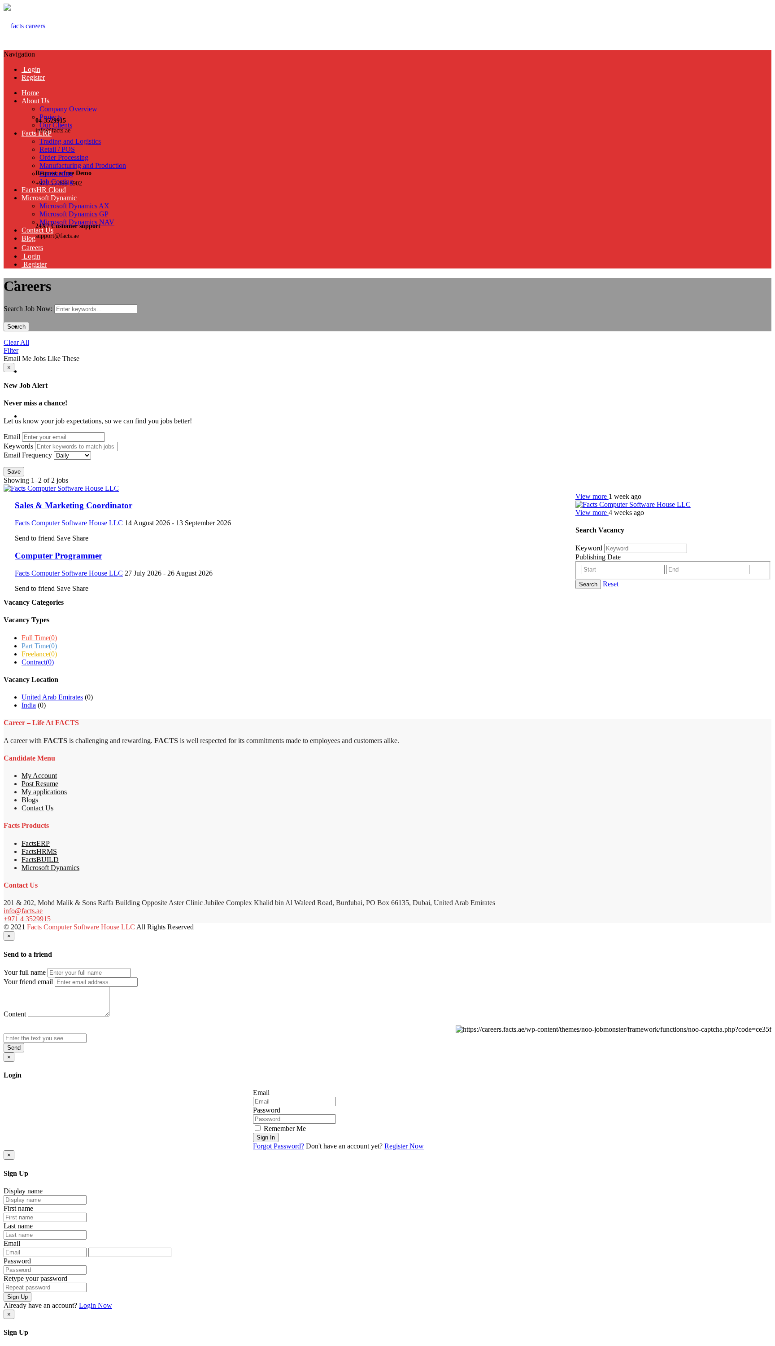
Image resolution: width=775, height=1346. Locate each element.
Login (31, 69)
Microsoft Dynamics (50, 867)
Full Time (39, 638)
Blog (28, 238)
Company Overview (68, 109)
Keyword (588, 548)
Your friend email (28, 981)
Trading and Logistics (70, 141)
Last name (18, 1226)
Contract (38, 662)
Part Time (39, 646)
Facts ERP (37, 133)
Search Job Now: (29, 308)
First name (18, 1208)
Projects (50, 117)
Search (16, 326)
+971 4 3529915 (27, 919)
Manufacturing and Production (82, 165)
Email (12, 436)
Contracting (56, 173)
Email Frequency (28, 455)
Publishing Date (598, 557)
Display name (23, 1191)
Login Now (95, 1305)
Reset (610, 584)
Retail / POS (57, 149)
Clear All (16, 342)
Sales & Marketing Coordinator (73, 505)
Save (14, 471)
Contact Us (37, 230)
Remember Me (284, 1128)
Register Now (404, 1146)
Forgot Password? (278, 1146)
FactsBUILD (40, 859)
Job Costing (56, 181)
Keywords (18, 446)
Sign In (266, 1137)
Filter (11, 350)
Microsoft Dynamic (49, 198)
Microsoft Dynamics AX (74, 206)
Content (15, 1014)
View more (592, 496)
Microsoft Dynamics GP (74, 214)
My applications (44, 792)
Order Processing (63, 157)
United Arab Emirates (52, 697)
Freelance (39, 654)
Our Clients (55, 125)
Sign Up (17, 1296)
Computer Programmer (58, 555)
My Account (39, 775)
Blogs (30, 800)
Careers (32, 247)
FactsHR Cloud (44, 190)
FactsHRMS (39, 851)
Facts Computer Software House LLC (81, 927)
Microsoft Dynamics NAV (76, 222)
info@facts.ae (23, 911)
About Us (35, 101)
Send (14, 1047)
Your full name (25, 972)
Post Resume (40, 783)
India (29, 705)
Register (33, 77)
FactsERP (36, 843)
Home (30, 93)
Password (266, 1110)
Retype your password (35, 1278)
